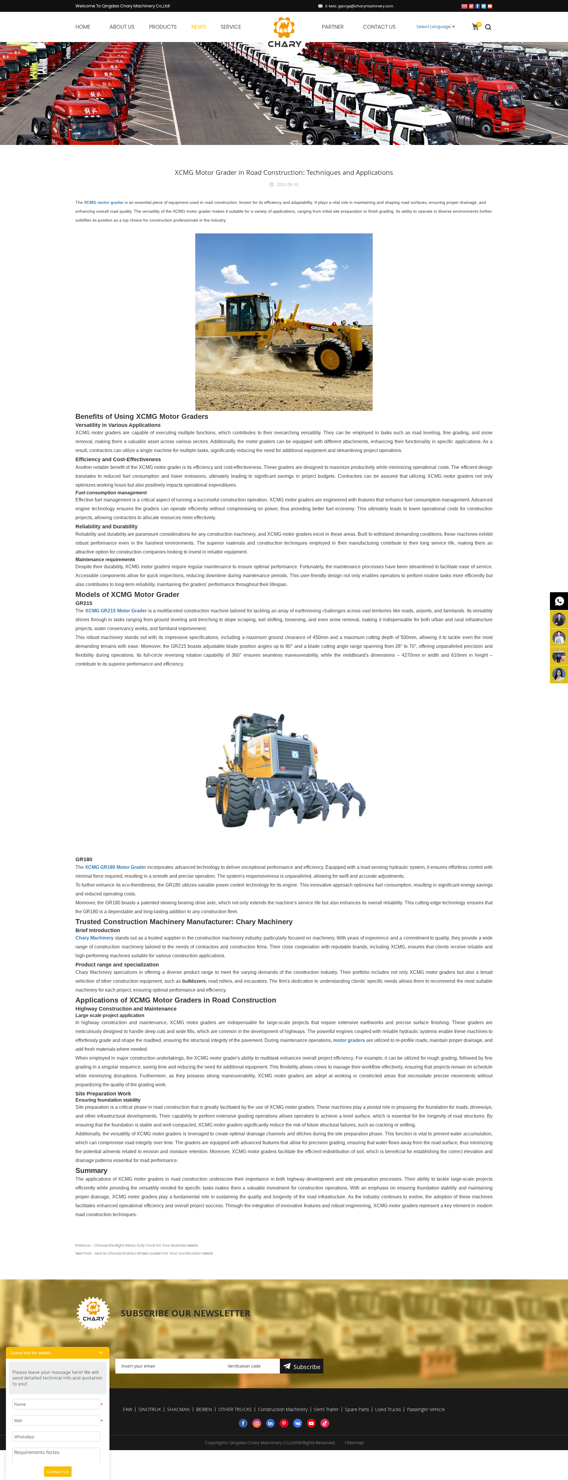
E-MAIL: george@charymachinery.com (359, 6)
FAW (127, 1409)
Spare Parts (357, 1409)
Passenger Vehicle (426, 1409)
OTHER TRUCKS (235, 1409)
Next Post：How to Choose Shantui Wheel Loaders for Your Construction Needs (144, 1253)
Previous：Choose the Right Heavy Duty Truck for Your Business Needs (136, 1245)
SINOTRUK (149, 1409)
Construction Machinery (283, 1409)
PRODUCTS (163, 26)
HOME (82, 26)
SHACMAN (178, 1409)
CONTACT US (379, 26)
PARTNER (333, 26)
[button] (57, 1353)
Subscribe (306, 1367)
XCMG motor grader (104, 202)
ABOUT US (121, 26)
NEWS (198, 26)
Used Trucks (388, 1409)
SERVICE (231, 26)
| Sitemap (354, 1443)
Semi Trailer (326, 1409)
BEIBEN (204, 1409)
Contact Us (58, 1471)
